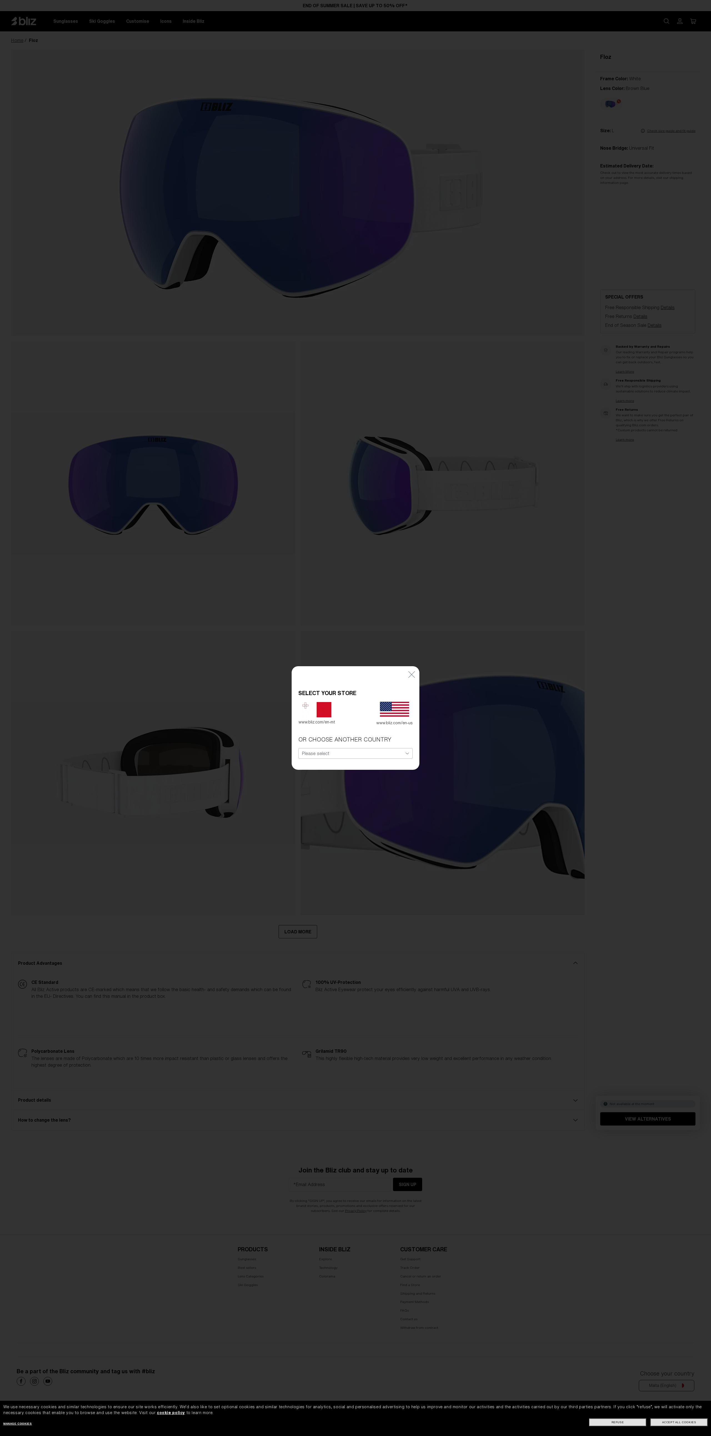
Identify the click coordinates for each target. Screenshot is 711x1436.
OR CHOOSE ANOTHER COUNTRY (344, 739)
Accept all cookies (679, 1422)
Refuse (618, 1422)
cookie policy (171, 1413)
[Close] (411, 674)
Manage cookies (17, 1423)
